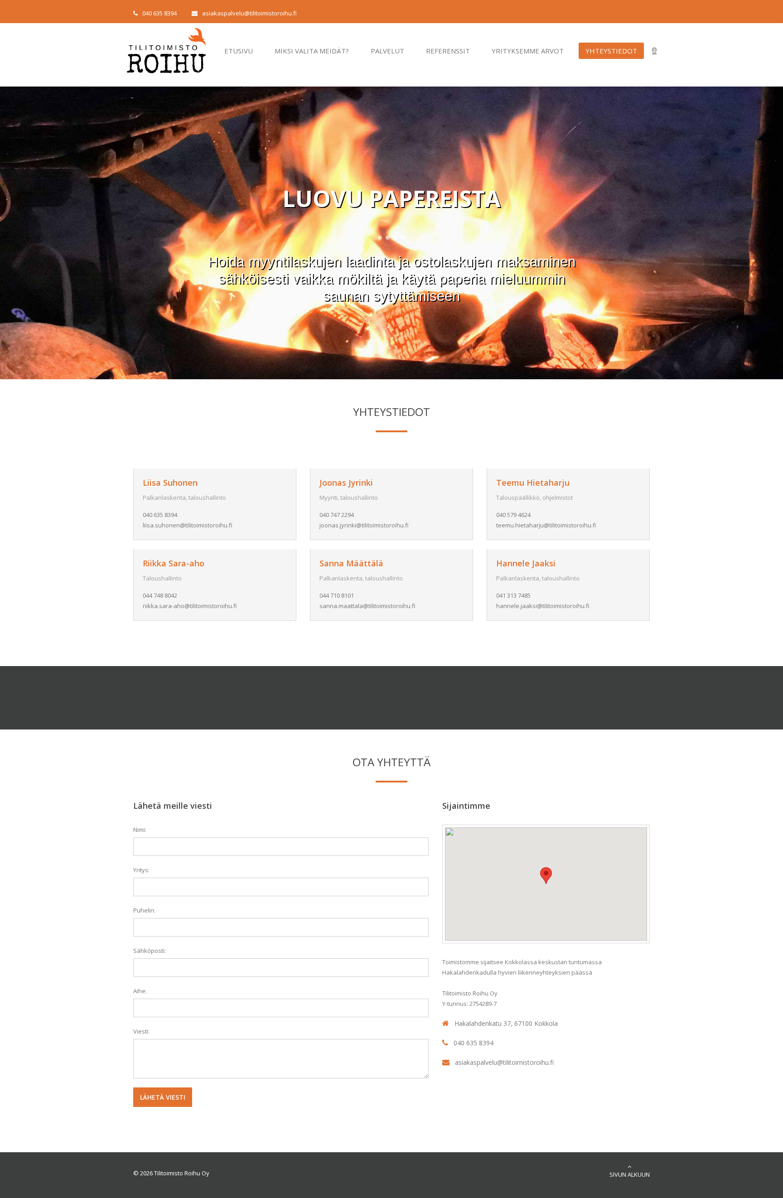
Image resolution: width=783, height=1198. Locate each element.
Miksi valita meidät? (312, 50)
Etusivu (238, 50)
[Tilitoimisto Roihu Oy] (127, 33)
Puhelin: (144, 910)
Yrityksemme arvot (528, 50)
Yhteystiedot (611, 50)
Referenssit (448, 50)
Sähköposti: (149, 951)
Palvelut (387, 50)
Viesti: (141, 1031)
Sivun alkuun (629, 1174)
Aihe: (140, 991)
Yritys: (141, 870)
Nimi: (139, 830)
